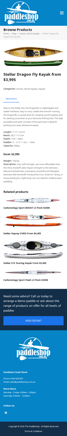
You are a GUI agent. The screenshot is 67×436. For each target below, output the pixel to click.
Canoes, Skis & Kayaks (26, 88)
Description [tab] (11, 98)
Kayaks (41, 88)
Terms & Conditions (33, 431)
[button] (62, 13)
